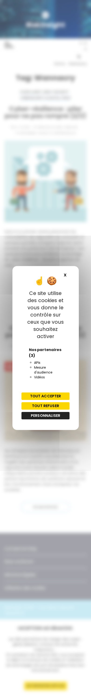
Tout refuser (45, 405)
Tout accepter (45, 396)
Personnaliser (45, 415)
